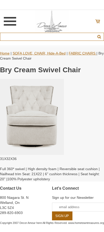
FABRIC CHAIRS (82, 53)
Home (5, 53)
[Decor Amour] (52, 21)
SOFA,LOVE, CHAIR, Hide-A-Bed (39, 53)
